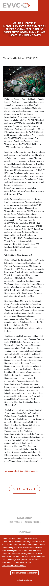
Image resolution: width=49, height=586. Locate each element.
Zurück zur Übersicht (25, 489)
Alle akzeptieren (24, 580)
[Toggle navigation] (43, 5)
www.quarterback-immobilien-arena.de (21, 471)
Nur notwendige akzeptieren (24, 573)
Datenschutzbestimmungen (14, 565)
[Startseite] (16, 5)
